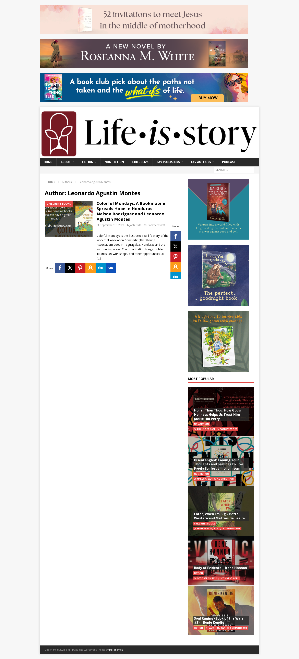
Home (48, 162)
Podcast (229, 162)
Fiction (87, 162)
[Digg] (175, 277)
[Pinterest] (175, 257)
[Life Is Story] (149, 155)
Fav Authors (201, 162)
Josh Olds (135, 225)
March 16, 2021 (216, 627)
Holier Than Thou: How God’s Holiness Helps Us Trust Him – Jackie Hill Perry (218, 414)
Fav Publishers (168, 162)
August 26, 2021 (206, 429)
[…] (99, 258)
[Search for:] (234, 170)
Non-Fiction (114, 162)
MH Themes (116, 649)
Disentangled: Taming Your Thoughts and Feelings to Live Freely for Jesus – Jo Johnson (218, 464)
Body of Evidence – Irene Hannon (220, 568)
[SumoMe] (111, 268)
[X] (175, 246)
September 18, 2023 (112, 225)
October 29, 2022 (207, 578)
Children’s (140, 162)
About (66, 162)
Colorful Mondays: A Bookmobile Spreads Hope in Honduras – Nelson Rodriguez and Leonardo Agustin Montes (131, 211)
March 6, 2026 (205, 478)
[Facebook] (175, 236)
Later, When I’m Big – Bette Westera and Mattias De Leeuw (219, 516)
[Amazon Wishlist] (175, 267)
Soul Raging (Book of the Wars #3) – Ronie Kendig (218, 620)
